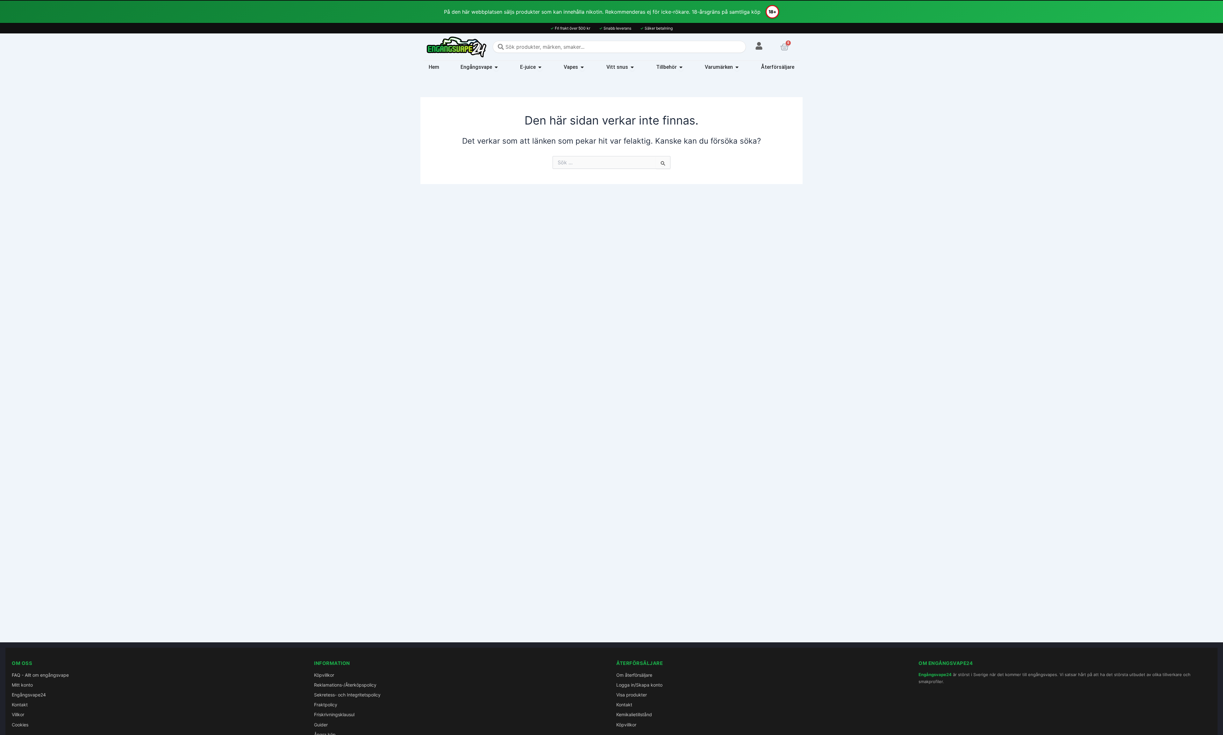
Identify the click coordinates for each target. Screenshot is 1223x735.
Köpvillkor (324, 675)
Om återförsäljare (634, 675)
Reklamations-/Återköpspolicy (345, 685)
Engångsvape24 (29, 694)
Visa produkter (631, 694)
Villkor (18, 714)
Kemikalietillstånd (634, 714)
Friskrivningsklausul (334, 714)
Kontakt (20, 704)
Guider (321, 724)
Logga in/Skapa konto (639, 685)
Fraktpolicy (325, 704)
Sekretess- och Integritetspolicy (347, 694)
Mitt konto (22, 685)
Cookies (20, 724)
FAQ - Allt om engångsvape (40, 675)
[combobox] (619, 47)
